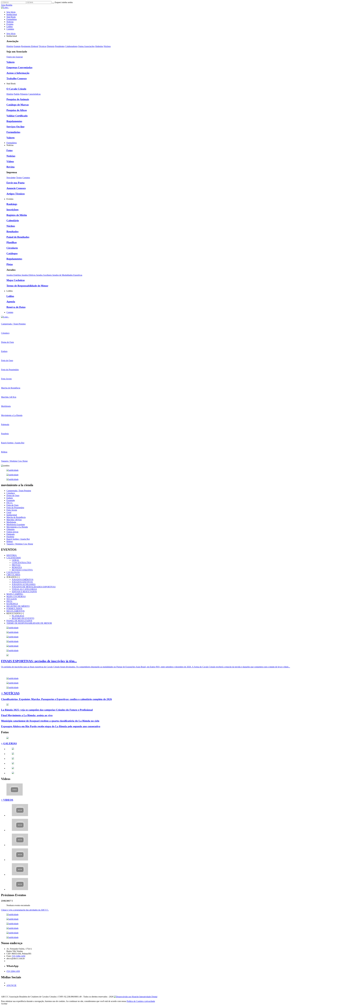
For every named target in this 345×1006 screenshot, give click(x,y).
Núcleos (107, 46)
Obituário (10, 529)
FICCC (9, 503)
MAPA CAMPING (14, 594)
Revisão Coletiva (22, 570)
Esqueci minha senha (64, 2)
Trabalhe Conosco (16, 78)
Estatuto (17, 46)
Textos (19, 177)
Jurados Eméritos (14, 275)
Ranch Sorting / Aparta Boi (18, 539)
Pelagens (24, 94)
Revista (10, 166)
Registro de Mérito (16, 215)
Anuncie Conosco (16, 188)
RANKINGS (12, 604)
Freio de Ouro (12, 505)
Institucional (11, 14)
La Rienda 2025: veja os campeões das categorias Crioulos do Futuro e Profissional (47, 709)
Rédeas (9, 541)
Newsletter (11, 177)
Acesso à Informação (17, 73)
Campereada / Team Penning (18, 490)
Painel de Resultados (17, 237)
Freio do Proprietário (15, 507)
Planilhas (11, 242)
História (9, 46)
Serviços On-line (15, 126)
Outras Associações (86, 46)
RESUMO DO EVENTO (23, 618)
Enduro (9, 498)
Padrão (17, 94)
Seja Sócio (10, 12)
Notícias (9, 22)
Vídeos (10, 161)
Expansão (10, 500)
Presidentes (60, 46)
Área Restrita (6, 5)
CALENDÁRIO (13, 558)
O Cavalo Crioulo (16, 88)
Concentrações (21, 562)
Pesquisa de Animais (17, 99)
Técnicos (42, 46)
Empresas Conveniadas (19, 67)
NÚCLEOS (11, 599)
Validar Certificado (17, 115)
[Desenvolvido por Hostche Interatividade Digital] (135, 997)
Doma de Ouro (12, 495)
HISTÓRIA (11, 555)
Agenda (10, 301)
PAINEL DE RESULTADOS (19, 621)
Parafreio (10, 536)
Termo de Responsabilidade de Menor (27, 285)
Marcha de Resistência (16, 517)
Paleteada (10, 534)
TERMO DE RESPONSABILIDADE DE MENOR (29, 623)
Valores (10, 62)
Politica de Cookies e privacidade (141, 1001)
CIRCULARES (13, 575)
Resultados (12, 231)
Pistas (9, 264)
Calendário (12, 220)
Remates (17, 567)
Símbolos (99, 46)
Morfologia (11, 522)
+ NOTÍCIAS (10, 693)
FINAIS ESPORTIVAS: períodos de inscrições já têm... (39, 661)
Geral (8, 512)
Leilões (9, 26)
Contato (9, 312)
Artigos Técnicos (15, 193)
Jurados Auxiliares (44, 275)
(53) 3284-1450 (18, 956)
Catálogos (12, 253)
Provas (16, 565)
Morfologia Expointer (15, 524)
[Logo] (5, 317)
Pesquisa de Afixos (16, 110)
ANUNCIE (11, 985)
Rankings (11, 204)
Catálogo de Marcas (17, 104)
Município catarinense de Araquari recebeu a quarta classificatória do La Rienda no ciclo (50, 720)
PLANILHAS (18, 616)
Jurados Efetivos (29, 275)
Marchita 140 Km (14, 520)
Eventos (9, 24)
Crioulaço (10, 493)
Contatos (10, 29)
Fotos (9, 150)
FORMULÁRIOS (14, 608)
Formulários (11, 19)
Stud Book (11, 17)
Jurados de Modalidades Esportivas (67, 275)
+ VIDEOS (7, 800)
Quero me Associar (14, 57)
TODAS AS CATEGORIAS (24, 589)
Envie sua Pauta (15, 182)
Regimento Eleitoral (29, 46)
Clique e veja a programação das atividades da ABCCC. (25, 910)
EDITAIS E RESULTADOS (24, 591)
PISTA (9, 601)
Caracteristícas (34, 94)
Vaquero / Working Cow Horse (19, 544)
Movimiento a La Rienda (17, 527)
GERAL (15, 560)
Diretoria (50, 46)
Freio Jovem (11, 510)
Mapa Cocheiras (15, 280)
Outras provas (12, 532)
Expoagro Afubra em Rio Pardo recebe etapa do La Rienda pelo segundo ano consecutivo (50, 726)
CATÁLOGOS (13, 572)
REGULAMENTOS (15, 611)
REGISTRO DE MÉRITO (18, 606)
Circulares (12, 247)
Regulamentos (14, 121)
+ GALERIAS (9, 743)
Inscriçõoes (12, 209)
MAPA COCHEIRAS (16, 596)
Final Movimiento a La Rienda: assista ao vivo (27, 715)
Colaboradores (71, 46)
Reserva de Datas (15, 307)
